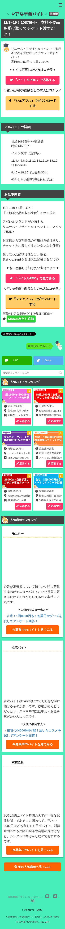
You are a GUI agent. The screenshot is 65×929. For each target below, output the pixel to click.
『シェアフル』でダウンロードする (34, 103)
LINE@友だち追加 (21, 318)
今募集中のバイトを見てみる (32, 629)
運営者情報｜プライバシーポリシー (24, 897)
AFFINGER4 (43, 922)
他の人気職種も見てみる (34, 866)
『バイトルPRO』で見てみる (34, 278)
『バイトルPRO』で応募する (34, 80)
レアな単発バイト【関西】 (32, 910)
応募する (24, 421)
